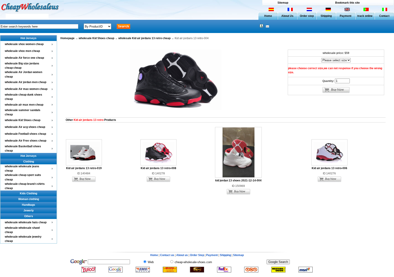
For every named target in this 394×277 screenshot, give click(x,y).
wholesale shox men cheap (22, 51)
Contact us (167, 255)
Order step (307, 16)
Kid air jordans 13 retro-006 (329, 168)
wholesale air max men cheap (24, 104)
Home (268, 16)
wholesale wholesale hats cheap (26, 222)
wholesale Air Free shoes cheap (25, 140)
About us (182, 255)
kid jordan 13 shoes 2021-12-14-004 (238, 180)
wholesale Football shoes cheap (25, 133)
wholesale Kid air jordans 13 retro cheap (144, 38)
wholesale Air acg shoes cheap (25, 127)
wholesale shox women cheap (24, 44)
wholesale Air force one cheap (24, 57)
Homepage (67, 38)
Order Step (197, 255)
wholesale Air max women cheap (26, 89)
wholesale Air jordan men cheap (25, 82)
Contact (384, 16)
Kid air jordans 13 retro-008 (158, 168)
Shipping (326, 16)
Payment (345, 16)
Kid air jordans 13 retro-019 (84, 168)
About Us (287, 16)
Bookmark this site (347, 2)
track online (365, 16)
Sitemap (282, 2)
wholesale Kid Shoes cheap (22, 120)
